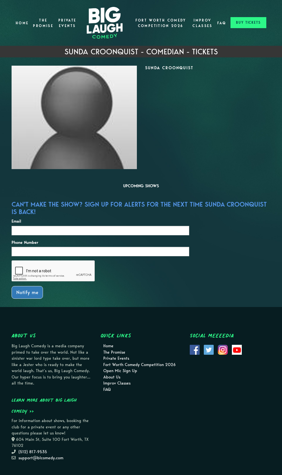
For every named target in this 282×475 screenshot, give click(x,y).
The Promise (43, 23)
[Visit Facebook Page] (195, 349)
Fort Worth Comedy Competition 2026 (160, 23)
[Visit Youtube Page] (237, 349)
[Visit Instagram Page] (223, 349)
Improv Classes (202, 23)
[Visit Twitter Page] (209, 349)
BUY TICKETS (248, 22)
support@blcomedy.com (40, 457)
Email (16, 221)
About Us (111, 377)
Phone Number (25, 242)
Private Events (67, 23)
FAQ (221, 23)
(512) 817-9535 (32, 451)
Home (22, 23)
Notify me (27, 292)
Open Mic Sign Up (120, 370)
